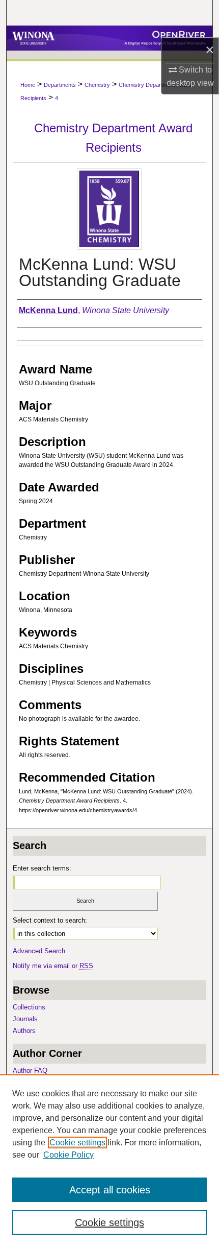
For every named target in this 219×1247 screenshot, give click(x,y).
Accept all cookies (109, 1189)
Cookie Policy (68, 1154)
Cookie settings (77, 1142)
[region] (109, 1160)
